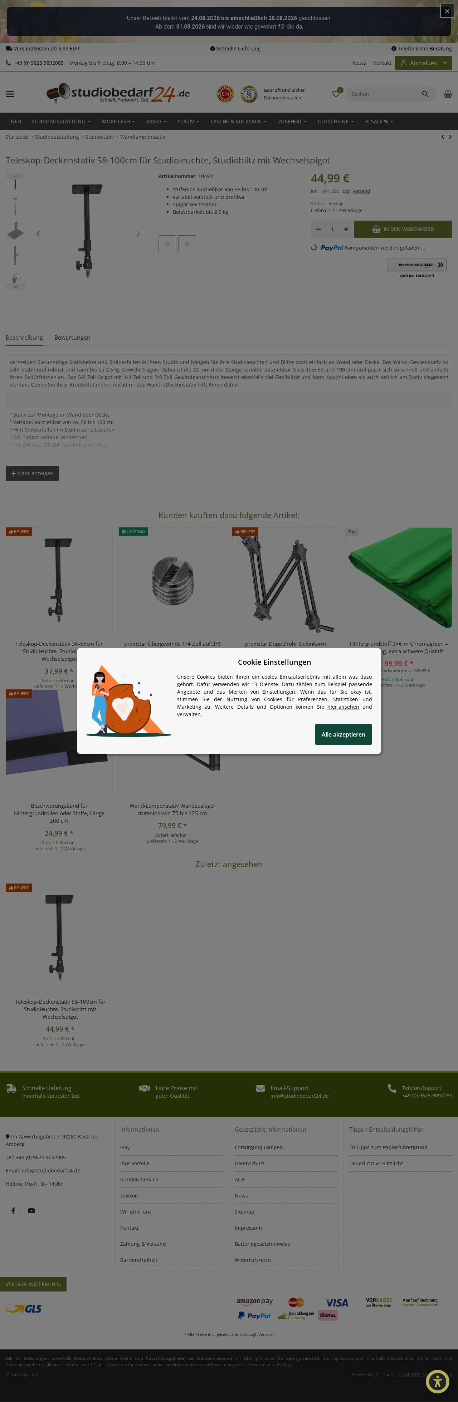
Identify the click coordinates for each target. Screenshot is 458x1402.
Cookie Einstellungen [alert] (274, 662)
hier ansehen (343, 706)
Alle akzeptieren (343, 734)
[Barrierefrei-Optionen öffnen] (437, 1381)
